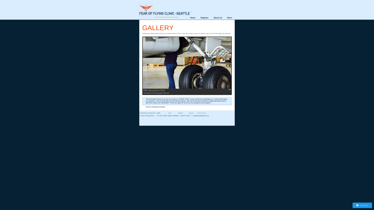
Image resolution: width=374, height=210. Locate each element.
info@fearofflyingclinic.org (201, 115)
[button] (187, 66)
